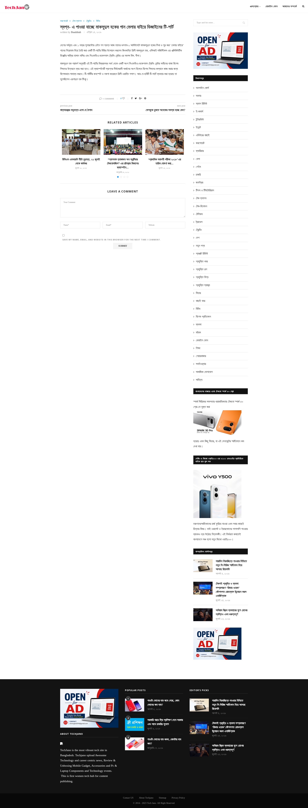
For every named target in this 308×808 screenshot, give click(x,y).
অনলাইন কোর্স (202, 87)
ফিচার (198, 293)
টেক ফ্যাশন (77, 21)
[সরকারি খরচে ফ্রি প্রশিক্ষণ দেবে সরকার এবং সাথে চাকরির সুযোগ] (134, 724)
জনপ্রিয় (199, 182)
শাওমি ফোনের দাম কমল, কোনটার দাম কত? (164, 741)
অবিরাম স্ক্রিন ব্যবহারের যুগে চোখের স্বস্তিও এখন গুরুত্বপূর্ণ (231, 612)
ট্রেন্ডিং (89, 21)
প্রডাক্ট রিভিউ (202, 253)
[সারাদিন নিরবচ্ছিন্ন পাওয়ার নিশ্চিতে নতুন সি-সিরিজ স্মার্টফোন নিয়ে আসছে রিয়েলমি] (203, 565)
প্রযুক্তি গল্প (201, 269)
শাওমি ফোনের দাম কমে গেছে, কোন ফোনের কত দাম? (163, 702)
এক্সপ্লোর (254, 6)
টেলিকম (199, 214)
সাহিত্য (199, 379)
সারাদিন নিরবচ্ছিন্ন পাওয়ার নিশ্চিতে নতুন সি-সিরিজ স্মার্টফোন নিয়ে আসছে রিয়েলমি (231, 565)
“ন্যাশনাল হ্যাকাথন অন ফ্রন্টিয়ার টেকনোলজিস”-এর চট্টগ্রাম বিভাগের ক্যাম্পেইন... (123, 163)
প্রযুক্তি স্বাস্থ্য (203, 285)
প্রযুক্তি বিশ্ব (202, 277)
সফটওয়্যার (201, 364)
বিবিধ (98, 21)
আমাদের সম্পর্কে (289, 6)
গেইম (198, 166)
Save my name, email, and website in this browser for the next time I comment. (111, 239)
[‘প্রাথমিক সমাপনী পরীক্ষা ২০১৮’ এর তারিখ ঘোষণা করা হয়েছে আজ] (164, 142)
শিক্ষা (198, 348)
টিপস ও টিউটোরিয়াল (205, 190)
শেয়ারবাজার (201, 356)
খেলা (198, 159)
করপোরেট (64, 21)
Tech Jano (151, 803)
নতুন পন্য (200, 245)
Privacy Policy (178, 798)
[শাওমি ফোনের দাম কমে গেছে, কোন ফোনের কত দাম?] (134, 705)
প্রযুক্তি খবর (202, 261)
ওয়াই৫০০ (226, 539)
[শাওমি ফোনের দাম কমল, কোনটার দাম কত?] (134, 743)
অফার (198, 95)
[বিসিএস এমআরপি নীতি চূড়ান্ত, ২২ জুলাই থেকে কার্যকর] (81, 142)
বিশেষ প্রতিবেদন (203, 316)
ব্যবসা (198, 324)
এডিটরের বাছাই (203, 135)
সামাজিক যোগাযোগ (204, 372)
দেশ (197, 237)
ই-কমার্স (199, 111)
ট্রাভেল (199, 222)
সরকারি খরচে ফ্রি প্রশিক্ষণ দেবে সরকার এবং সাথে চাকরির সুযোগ (165, 722)
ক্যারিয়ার (200, 151)
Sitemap (162, 798)
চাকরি (198, 174)
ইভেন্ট (198, 127)
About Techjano (146, 798)
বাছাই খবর (200, 300)
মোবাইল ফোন (271, 6)
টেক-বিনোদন (201, 206)
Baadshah (76, 32)
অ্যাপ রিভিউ (201, 103)
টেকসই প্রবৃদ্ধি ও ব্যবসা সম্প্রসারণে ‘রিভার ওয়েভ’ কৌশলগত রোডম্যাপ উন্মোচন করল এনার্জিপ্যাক (231, 589)
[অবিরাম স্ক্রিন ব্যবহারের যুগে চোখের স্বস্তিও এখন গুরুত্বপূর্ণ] (203, 614)
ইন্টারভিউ (200, 119)
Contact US (128, 798)
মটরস (198, 332)
